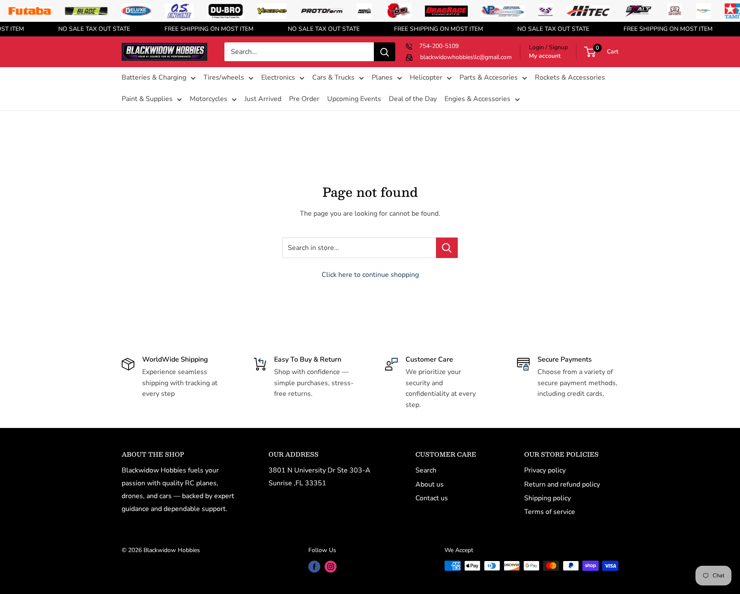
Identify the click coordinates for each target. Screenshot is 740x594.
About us (429, 484)
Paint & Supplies (147, 99)
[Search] (384, 51)
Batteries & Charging (154, 78)
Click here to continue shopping (370, 274)
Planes (382, 78)
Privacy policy (545, 470)
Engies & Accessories (477, 99)
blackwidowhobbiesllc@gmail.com (466, 57)
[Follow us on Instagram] (331, 567)
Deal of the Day (413, 99)
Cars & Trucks (333, 78)
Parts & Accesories (489, 78)
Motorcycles (208, 99)
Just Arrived (263, 99)
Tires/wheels (223, 78)
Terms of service (549, 512)
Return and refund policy (562, 484)
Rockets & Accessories (570, 78)
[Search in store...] (447, 248)
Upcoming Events (354, 99)
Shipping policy (547, 498)
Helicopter (426, 78)
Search (425, 470)
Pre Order (304, 99)
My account (545, 56)
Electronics (278, 78)
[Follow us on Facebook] (314, 567)
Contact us (431, 498)
